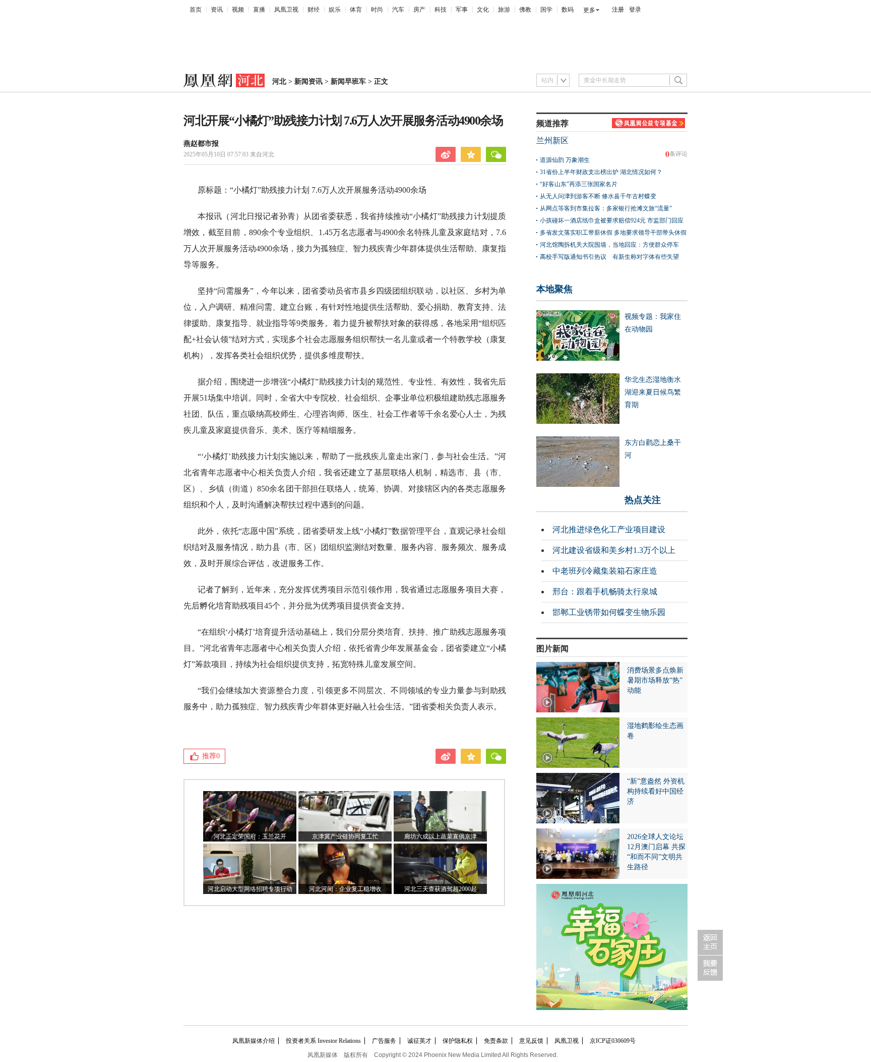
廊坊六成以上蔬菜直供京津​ (440, 836)
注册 (618, 9)
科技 (440, 9)
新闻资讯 (308, 81)
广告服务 (384, 1040)
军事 (462, 9)
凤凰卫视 (286, 9)
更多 (589, 10)
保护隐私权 (458, 1040)
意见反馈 (531, 1040)
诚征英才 (419, 1040)
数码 (568, 9)
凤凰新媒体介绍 (253, 1040)
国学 (546, 9)
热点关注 (643, 500)
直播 (259, 9)
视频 (238, 9)
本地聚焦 (554, 289)
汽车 (398, 9)
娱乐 (335, 9)
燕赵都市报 (201, 143)
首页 (196, 9)
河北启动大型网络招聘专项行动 (250, 888)
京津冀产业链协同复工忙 (345, 836)
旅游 (504, 9)
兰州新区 (552, 140)
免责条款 (496, 1040)
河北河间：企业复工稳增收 (345, 888)
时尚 (377, 9)
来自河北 (228, 154)
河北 (279, 81)
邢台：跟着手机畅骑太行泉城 (604, 591)
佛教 (525, 9)
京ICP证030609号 (613, 1040)
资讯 (217, 9)
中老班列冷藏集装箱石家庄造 (604, 571)
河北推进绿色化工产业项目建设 (608, 529)
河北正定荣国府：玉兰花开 (250, 836)
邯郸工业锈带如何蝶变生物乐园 (608, 612)
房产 (419, 9)
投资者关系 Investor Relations (323, 1040)
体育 (356, 9)
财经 (313, 9)
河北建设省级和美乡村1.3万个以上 (613, 550)
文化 (483, 9)
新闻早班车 (348, 81)
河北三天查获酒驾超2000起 (440, 888)
